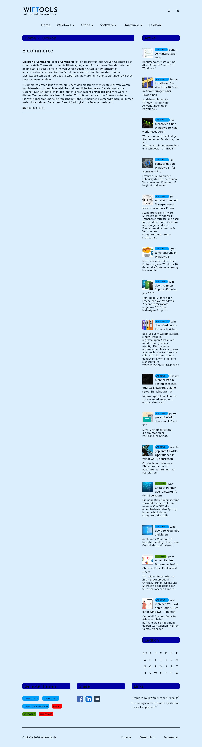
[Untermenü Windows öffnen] (72, 25)
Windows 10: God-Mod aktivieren (167, 530)
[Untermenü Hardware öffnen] (140, 25)
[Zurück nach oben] (195, 740)
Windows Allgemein (36, 706)
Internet (125, 65)
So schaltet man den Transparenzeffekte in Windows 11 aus (160, 202)
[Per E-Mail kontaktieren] (97, 699)
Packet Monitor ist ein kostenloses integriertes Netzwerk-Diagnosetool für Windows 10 (160, 383)
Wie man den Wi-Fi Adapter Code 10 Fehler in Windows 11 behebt (160, 606)
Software (107, 25)
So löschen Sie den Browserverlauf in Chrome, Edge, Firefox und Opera (160, 564)
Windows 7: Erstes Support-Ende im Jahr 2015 (159, 287)
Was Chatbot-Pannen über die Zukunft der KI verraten (159, 489)
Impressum (171, 737)
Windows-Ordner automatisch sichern (166, 325)
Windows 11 (31, 698)
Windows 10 (50, 698)
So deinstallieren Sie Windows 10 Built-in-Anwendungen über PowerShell (160, 87)
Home (45, 25)
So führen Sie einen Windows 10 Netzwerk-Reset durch (160, 125)
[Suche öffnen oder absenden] (169, 11)
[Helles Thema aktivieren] (178, 11)
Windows (64, 25)
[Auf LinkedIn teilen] (89, 699)
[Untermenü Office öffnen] (91, 25)
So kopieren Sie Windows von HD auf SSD (159, 419)
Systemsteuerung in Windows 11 (166, 252)
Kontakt (126, 737)
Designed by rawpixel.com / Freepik (154, 698)
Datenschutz (148, 737)
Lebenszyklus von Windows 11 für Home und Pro (158, 165)
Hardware (131, 25)
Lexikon (155, 25)
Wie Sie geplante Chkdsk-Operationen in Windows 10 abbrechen (160, 453)
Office (85, 25)
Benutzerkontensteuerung (166, 53)
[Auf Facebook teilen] (80, 699)
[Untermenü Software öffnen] (115, 25)
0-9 (145, 653)
